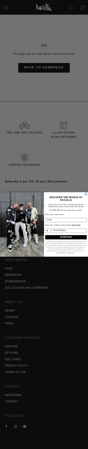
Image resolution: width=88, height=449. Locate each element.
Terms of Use (71, 253)
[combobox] (48, 231)
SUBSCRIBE (66, 237)
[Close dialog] (86, 194)
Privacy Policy (60, 253)
